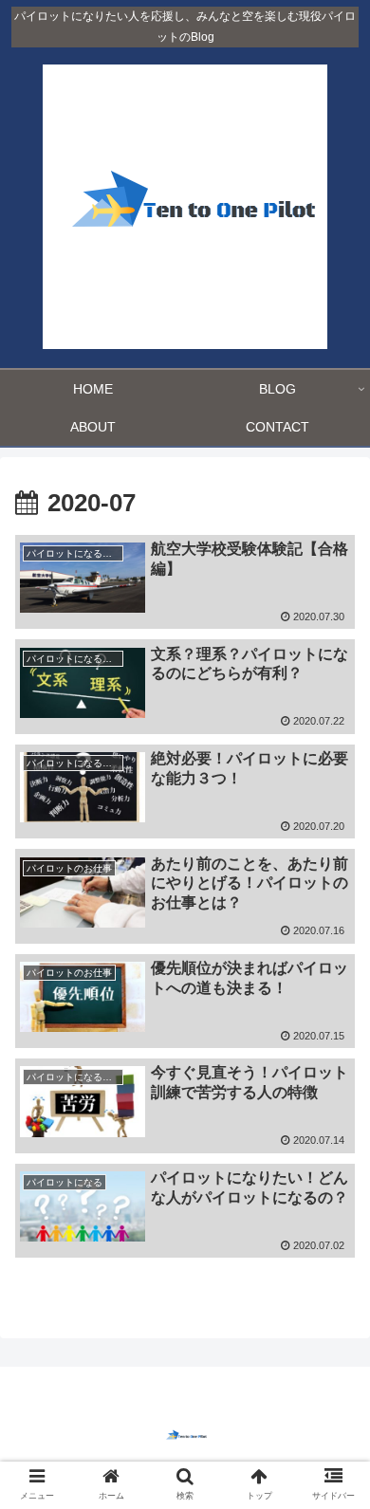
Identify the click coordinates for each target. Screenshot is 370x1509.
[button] (332, 1486)
